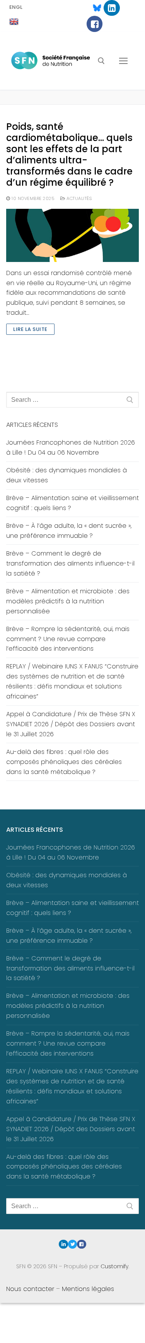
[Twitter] (72, 1244)
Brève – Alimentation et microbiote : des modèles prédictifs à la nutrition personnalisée (68, 601)
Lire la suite (30, 329)
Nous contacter (30, 1288)
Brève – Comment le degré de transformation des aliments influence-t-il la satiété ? (70, 563)
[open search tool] (101, 60)
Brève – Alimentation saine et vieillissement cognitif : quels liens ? (72, 503)
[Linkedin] (111, 8)
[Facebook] (94, 24)
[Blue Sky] (93, 8)
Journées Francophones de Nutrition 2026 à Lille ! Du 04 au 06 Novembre (70, 447)
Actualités (78, 198)
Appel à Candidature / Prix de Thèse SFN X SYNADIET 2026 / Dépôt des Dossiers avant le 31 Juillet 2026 (70, 724)
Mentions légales (88, 1288)
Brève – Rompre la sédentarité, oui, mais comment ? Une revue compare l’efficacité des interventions (68, 638)
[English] (14, 22)
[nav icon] (123, 61)
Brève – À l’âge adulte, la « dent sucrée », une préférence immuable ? (68, 530)
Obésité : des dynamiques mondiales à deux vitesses (66, 475)
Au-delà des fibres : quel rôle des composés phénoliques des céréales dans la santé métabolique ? (64, 761)
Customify (114, 1266)
